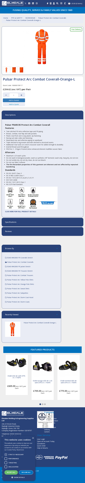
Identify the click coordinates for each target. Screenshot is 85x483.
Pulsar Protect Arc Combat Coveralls (52, 18)
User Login (41, 439)
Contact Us (48, 425)
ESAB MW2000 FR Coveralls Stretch (20, 258)
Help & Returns (42, 448)
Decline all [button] (26, 472)
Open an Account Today (45, 441)
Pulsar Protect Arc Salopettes (17, 293)
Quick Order (41, 446)
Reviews (8, 231)
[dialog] (18, 458)
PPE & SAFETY (16, 18)
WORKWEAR (30, 18)
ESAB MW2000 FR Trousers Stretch (20, 271)
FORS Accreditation (51, 421)
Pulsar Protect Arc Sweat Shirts (18, 289)
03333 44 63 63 (15, 434)
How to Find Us (49, 423)
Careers (47, 432)
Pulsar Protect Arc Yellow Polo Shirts (20, 280)
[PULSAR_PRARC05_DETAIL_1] (14, 70)
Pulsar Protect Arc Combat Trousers (20, 275)
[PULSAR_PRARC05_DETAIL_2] (21, 70)
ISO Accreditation (50, 418)
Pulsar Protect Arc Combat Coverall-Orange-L (23, 20)
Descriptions (10, 115)
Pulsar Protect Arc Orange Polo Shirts (20, 284)
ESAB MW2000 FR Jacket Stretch (18, 266)
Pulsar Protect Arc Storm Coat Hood (20, 297)
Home (5, 18)
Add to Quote (14, 104)
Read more (20, 450)
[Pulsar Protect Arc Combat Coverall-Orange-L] (42, 47)
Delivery (47, 429)
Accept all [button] (11, 472)
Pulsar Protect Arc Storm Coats (18, 302)
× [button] (33, 438)
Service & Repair (50, 427)
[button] (40, 404)
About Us (47, 416)
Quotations (41, 443)
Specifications (10, 222)
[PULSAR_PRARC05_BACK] (6, 70)
